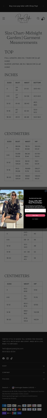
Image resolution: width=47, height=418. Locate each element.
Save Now (35, 215)
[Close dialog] (45, 191)
